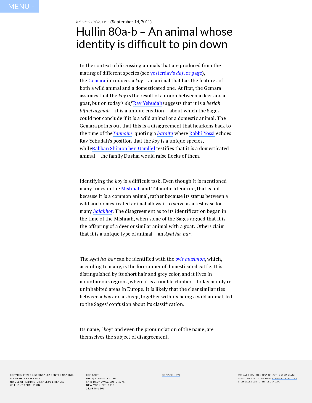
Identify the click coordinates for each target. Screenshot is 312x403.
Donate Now (171, 375)
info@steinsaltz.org (101, 378)
